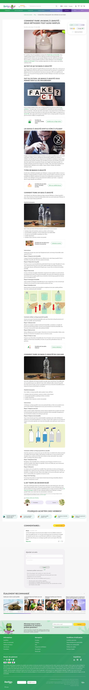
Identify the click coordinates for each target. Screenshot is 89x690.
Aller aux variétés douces (55, 185)
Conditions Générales (64, 627)
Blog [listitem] (75, 10)
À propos (37, 640)
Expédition (5, 640)
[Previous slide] (81, 593)
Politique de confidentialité (73, 644)
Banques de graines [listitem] (55, 10)
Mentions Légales (43, 494)
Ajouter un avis (59, 525)
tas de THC (26, 113)
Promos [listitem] (67, 10)
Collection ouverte (56, 243)
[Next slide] (84, 593)
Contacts (37, 642)
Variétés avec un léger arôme (54, 121)
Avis (36, 644)
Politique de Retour (8, 644)
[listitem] (76, 6)
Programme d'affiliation (40, 646)
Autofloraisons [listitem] (19, 10)
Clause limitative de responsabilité (74, 642)
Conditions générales (71, 640)
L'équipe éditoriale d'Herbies (32, 498)
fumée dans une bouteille (53, 54)
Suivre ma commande (8, 642)
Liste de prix (6, 646)
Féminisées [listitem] (7, 10)
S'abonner (79, 624)
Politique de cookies (71, 646)
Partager (80, 28)
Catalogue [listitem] (30, 10)
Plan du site (37, 651)
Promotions (6, 649)
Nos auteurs (38, 649)
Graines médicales (56, 347)
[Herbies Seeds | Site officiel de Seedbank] (9, 7)
